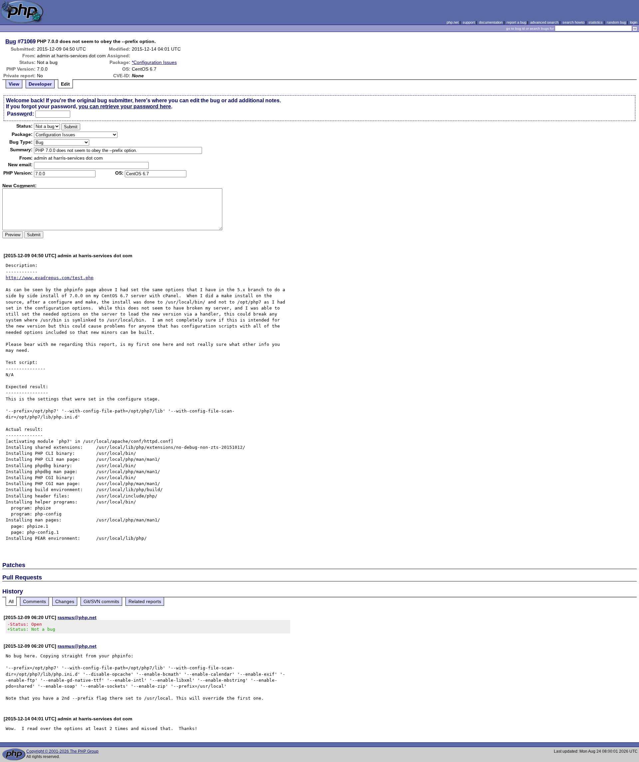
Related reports (144, 601)
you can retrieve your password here (125, 106)
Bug (10, 41)
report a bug (516, 22)
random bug (616, 22)
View (14, 84)
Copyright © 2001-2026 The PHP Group (62, 751)
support (469, 22)
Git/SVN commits (101, 601)
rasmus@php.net (77, 617)
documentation (491, 22)
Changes (64, 601)
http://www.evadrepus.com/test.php (50, 277)
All (11, 601)
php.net (453, 22)
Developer (40, 84)
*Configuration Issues (154, 62)
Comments (34, 601)
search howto (573, 22)
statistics (595, 22)
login (633, 22)
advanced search (544, 22)
